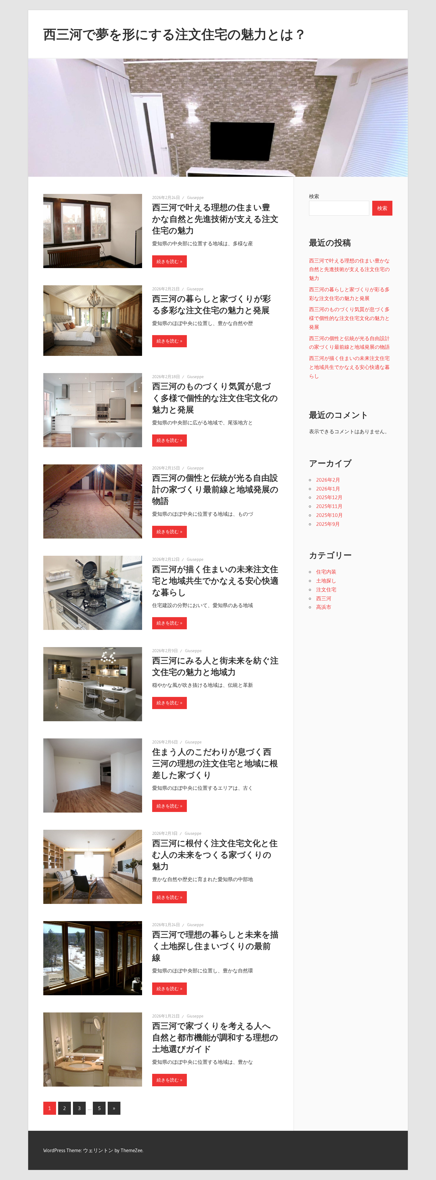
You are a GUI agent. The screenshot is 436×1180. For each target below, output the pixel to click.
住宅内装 (326, 571)
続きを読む (168, 261)
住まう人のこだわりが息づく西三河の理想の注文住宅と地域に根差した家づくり (215, 763)
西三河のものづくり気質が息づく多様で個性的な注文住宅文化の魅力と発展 (215, 397)
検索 (314, 196)
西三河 (323, 598)
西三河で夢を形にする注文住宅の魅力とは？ (175, 34)
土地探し (326, 580)
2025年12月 (329, 497)
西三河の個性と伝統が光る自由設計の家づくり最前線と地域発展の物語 (215, 489)
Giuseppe (195, 197)
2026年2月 (328, 480)
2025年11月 (329, 506)
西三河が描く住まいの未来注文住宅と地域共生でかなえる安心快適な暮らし (215, 580)
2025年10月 (329, 515)
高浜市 (323, 607)
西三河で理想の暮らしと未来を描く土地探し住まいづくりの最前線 (215, 946)
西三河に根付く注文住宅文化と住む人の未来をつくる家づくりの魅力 (215, 854)
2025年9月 (328, 524)
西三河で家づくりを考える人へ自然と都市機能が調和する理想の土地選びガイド (215, 1037)
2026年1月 (328, 488)
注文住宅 (326, 589)
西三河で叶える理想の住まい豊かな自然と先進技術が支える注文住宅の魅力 (215, 218)
